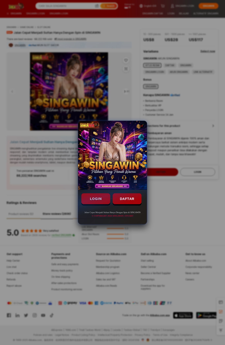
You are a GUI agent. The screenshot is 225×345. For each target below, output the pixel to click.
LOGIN (96, 199)
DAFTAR (127, 199)
